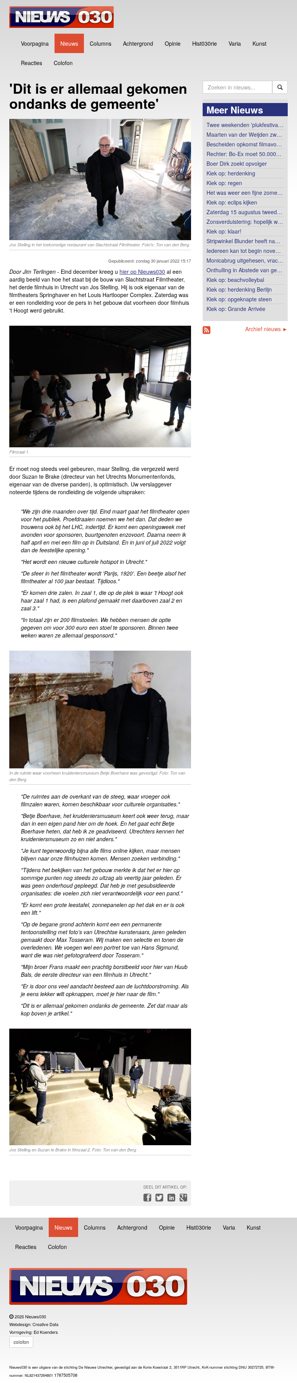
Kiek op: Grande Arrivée (236, 309)
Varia (235, 43)
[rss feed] (206, 330)
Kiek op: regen (224, 183)
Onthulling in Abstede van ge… (244, 270)
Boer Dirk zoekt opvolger (237, 163)
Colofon (63, 63)
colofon (21, 1341)
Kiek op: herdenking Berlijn (239, 289)
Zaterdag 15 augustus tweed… (244, 212)
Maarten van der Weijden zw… (244, 134)
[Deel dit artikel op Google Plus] (181, 1199)
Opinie (173, 43)
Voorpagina (35, 43)
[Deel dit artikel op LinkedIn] (170, 1199)
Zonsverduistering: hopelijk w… (245, 221)
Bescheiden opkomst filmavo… (244, 144)
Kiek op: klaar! (224, 231)
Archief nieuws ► (266, 329)
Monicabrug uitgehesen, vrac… (245, 260)
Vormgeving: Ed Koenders (33, 1332)
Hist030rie (204, 43)
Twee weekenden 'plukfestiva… (245, 125)
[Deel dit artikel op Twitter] (158, 1199)
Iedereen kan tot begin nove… (244, 250)
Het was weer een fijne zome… (245, 192)
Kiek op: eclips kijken (232, 202)
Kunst (259, 43)
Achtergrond (138, 43)
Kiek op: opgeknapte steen (239, 299)
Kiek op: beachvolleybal (235, 279)
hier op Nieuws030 (142, 271)
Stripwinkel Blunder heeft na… (243, 241)
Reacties (31, 63)
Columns (100, 43)
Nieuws (69, 43)
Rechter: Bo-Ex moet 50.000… (244, 154)
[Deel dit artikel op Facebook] (146, 1199)
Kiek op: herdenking (231, 173)
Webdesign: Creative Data (33, 1324)
